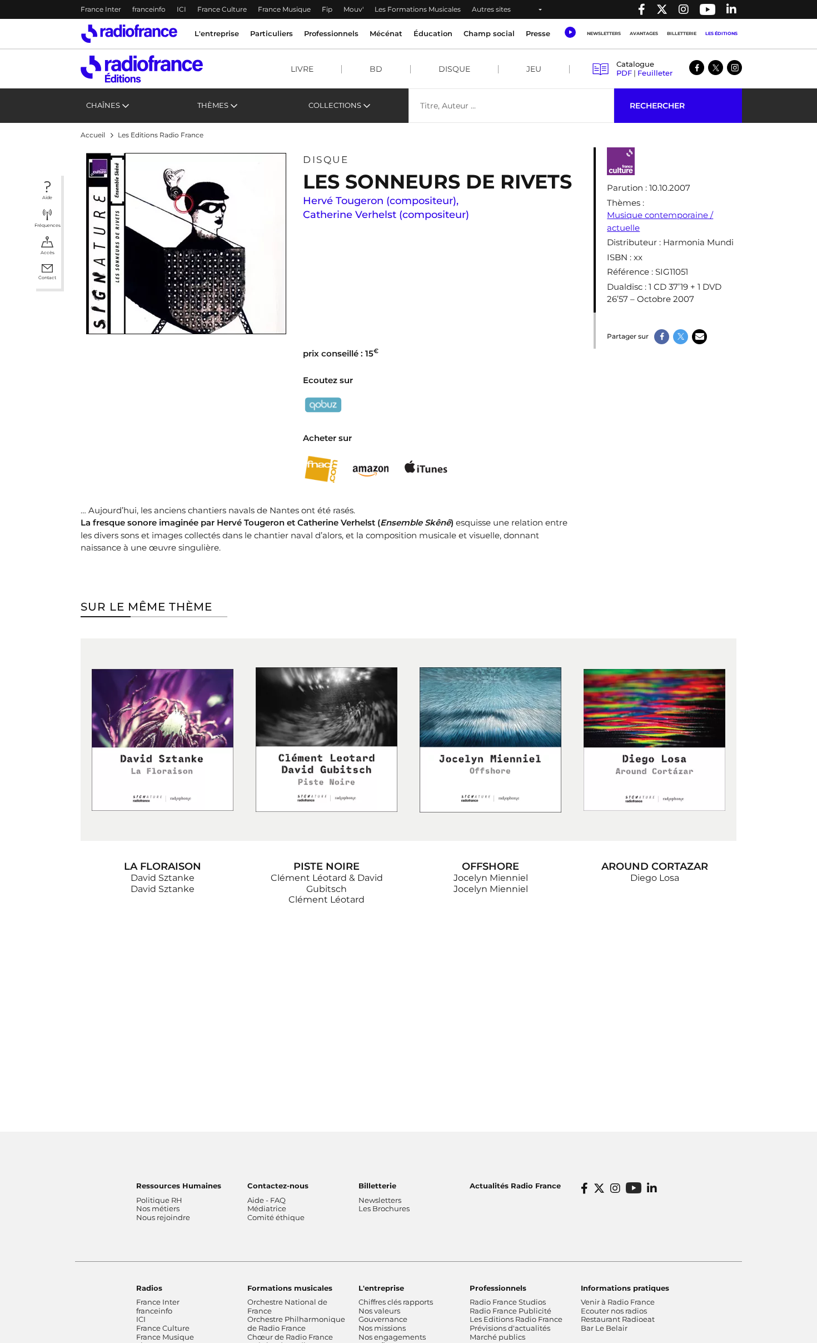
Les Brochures (384, 1208)
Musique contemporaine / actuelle (660, 221)
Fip (327, 9)
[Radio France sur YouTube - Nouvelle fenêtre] (707, 9)
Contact (47, 277)
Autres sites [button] (491, 9)
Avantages (644, 33)
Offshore (490, 866)
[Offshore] (490, 740)
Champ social (489, 33)
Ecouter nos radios (614, 1310)
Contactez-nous (277, 1185)
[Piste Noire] (327, 740)
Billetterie (681, 33)
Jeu (533, 69)
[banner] (408, 9)
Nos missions (382, 1328)
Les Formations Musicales (418, 9)
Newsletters (604, 33)
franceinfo (149, 9)
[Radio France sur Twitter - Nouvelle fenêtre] (662, 9)
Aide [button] (47, 197)
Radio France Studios (508, 1301)
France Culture (222, 9)
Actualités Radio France (515, 1185)
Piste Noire (326, 866)
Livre (302, 69)
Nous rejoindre (163, 1217)
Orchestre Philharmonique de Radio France (296, 1323)
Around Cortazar (654, 866)
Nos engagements (392, 1336)
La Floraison (162, 866)
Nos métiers (158, 1208)
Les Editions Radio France (516, 1319)
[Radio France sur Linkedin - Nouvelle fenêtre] (731, 9)
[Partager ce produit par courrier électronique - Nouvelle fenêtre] (699, 336)
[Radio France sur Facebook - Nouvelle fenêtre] (641, 9)
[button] (570, 32)
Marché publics (497, 1336)
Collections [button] (334, 105)
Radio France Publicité (510, 1310)
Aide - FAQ (266, 1200)
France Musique (284, 9)
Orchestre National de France (287, 1306)
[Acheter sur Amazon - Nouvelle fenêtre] (371, 469)
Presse (538, 33)
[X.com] (715, 67)
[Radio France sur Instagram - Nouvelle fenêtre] (683, 9)
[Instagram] (734, 67)
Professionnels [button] (331, 33)
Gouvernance (382, 1319)
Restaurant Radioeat (618, 1319)
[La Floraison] (163, 740)
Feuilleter (654, 72)
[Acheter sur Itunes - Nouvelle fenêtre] (425, 469)
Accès (47, 252)
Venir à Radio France (618, 1301)
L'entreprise (381, 1287)
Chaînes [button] (103, 105)
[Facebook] (696, 67)
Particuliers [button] (271, 33)
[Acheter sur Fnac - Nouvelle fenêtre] (321, 469)
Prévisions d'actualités (510, 1328)
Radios (149, 1287)
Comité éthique (276, 1217)
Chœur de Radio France (290, 1336)
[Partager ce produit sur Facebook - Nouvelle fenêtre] (661, 336)
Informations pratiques (625, 1287)
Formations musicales (289, 1287)
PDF (624, 72)
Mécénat (386, 33)
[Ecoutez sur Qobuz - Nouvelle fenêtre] (323, 404)
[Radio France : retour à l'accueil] (129, 33)
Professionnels (498, 1287)
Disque (454, 69)
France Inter (101, 9)
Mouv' (353, 9)
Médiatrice (266, 1208)
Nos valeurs (379, 1310)
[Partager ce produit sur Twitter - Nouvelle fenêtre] (680, 336)
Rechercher (657, 106)
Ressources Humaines (178, 1185)
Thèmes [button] (212, 105)
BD (376, 69)
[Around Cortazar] (654, 740)
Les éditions (721, 33)
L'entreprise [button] (217, 33)
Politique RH (159, 1200)
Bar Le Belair (604, 1328)
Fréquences (47, 225)
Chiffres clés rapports (395, 1301)
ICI (181, 9)
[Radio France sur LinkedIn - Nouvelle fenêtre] (652, 1188)
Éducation (433, 33)
